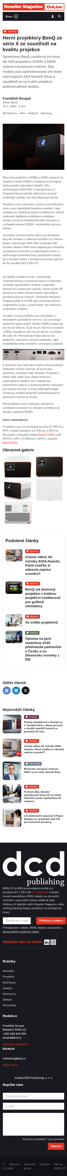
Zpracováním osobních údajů (21, 931)
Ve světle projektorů (41, 622)
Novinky (12, 31)
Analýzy (8, 988)
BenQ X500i (10, 442)
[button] (59, 16)
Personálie (9, 1005)
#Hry (23, 113)
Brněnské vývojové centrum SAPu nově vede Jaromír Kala (42, 771)
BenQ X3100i (47, 434)
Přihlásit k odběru (51, 920)
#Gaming (46, 113)
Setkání (7, 999)
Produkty (8, 976)
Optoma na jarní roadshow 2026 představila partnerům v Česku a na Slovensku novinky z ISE (43, 649)
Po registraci (41, 892)
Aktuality (8, 971)
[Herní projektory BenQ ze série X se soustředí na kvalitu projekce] (33, 149)
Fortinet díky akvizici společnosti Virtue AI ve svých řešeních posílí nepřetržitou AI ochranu (42, 796)
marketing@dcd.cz (14, 1058)
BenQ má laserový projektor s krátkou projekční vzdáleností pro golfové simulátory (42, 597)
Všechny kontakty (16, 1044)
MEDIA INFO (10, 1065)
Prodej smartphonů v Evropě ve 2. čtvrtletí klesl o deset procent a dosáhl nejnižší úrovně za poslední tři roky (43, 727)
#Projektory (10, 113)
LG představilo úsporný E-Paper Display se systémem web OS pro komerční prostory (43, 818)
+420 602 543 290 (14, 1033)
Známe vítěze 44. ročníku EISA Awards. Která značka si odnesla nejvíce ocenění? (43, 565)
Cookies (45, 1164)
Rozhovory (9, 994)
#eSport (33, 113)
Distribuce (9, 982)
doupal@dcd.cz (12, 1037)
